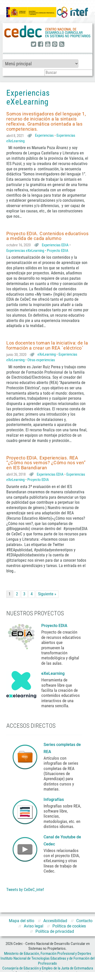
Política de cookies (69, 926)
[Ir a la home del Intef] (72, 12)
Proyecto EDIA (57, 250)
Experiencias (44, 135)
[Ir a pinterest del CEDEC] (55, 44)
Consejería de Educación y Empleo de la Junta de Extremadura (47, 968)
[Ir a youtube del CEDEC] (48, 44)
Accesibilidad (55, 920)
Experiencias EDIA (55, 245)
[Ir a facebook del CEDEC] (40, 44)
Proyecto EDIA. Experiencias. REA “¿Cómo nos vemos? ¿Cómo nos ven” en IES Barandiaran (45, 463)
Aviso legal (33, 926)
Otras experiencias (41, 360)
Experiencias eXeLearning (25, 250)
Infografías (54, 799)
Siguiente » (47, 594)
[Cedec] (47, 31)
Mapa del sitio (21, 920)
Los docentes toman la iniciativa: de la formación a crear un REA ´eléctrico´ (47, 345)
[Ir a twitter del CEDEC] (33, 44)
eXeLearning (46, 354)
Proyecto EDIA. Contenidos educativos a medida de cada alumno (47, 236)
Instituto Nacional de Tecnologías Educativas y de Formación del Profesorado (47, 961)
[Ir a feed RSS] (62, 44)
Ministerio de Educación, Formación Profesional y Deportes (47, 953)
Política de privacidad (54, 931)
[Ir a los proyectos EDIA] (21, 635)
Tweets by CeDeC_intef (25, 889)
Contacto (84, 920)
